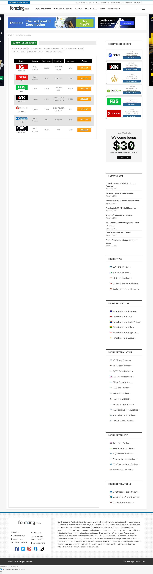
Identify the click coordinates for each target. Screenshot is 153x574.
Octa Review (131, 58)
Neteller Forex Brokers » (123, 448)
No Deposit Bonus (64, 9)
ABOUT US (16, 532)
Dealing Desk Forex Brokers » (126, 289)
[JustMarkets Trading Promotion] (116, 23)
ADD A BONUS (37, 536)
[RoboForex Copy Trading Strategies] (51, 23)
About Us (128, 2)
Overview (86, 68)
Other (79, 9)
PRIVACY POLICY (19, 536)
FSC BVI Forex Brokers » (123, 404)
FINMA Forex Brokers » (123, 382)
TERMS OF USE (17, 539)
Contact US (90, 2)
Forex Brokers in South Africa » (126, 322)
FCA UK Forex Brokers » (123, 376)
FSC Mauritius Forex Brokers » (126, 410)
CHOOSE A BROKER (20, 543)
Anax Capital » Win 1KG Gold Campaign (121, 208)
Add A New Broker (102, 2)
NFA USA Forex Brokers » (124, 420)
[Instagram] (42, 550)
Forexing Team (140, 562)
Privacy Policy (138, 2)
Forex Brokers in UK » (122, 316)
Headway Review (131, 81)
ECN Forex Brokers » (122, 267)
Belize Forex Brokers (19, 51)
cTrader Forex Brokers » (123, 502)
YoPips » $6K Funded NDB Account (119, 215)
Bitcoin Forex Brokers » (123, 469)
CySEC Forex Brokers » (123, 371)
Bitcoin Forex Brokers (35, 51)
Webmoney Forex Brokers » (125, 459)
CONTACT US (37, 533)
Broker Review (44, 9)
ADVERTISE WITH (38, 543)
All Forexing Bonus (34, 48)
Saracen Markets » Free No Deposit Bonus (122, 201)
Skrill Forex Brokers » (122, 443)
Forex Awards (114, 9)
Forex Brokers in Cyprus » (124, 338)
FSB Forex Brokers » (121, 399)
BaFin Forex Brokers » (122, 365)
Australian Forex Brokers (74, 48)
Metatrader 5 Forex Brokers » (126, 497)
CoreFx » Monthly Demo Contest (118, 233)
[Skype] (35, 550)
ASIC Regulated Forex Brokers (53, 48)
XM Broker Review (131, 69)
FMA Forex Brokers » (122, 387)
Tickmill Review (131, 116)
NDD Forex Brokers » (122, 278)
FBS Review (131, 104)
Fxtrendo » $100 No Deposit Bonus (119, 193)
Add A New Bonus (117, 2)
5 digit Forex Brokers (19, 48)
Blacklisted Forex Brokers (54, 51)
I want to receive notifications (13, 569)
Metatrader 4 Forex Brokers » (126, 492)
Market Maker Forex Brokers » (126, 283)
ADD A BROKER (38, 539)
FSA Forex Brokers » (121, 393)
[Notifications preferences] (1, 572)
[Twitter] (23, 550)
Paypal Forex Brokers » (123, 453)
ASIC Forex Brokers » (122, 360)
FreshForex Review (131, 93)
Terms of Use (80, 2)
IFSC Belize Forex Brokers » (125, 415)
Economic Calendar (96, 9)
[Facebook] (17, 550)
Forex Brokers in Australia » (125, 311)
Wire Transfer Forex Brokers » (126, 464)
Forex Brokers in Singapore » (126, 332)
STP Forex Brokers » (122, 272)
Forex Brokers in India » (123, 327)
